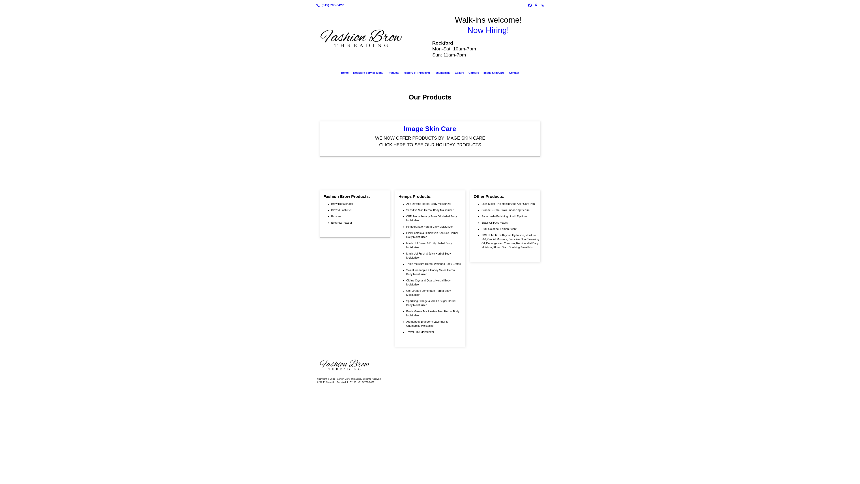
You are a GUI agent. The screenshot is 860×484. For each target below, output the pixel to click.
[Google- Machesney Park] (542, 5)
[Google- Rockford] (536, 5)
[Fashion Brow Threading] (430, 365)
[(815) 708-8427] (329, 5)
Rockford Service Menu (368, 72)
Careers (474, 72)
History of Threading (417, 72)
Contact (514, 72)
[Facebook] (530, 5)
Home (345, 72)
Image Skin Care (494, 72)
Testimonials (442, 72)
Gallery (459, 72)
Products (393, 72)
